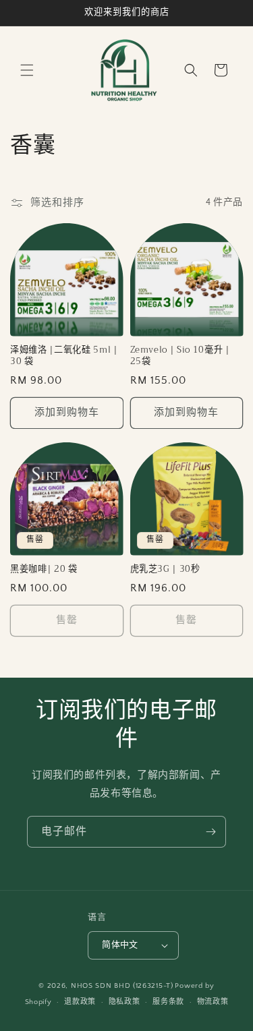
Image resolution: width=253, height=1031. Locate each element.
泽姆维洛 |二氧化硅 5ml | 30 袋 (64, 356)
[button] (27, 70)
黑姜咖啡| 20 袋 (44, 569)
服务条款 (168, 1002)
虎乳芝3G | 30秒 (165, 569)
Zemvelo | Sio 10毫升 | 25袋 (180, 356)
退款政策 (80, 1002)
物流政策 (213, 1002)
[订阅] (210, 832)
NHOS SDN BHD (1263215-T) (122, 986)
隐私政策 (124, 1002)
